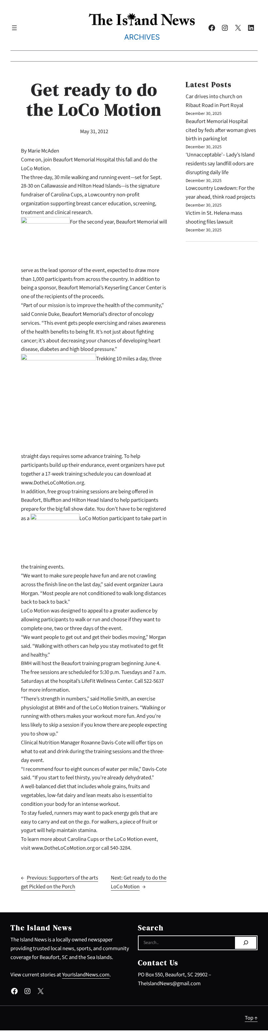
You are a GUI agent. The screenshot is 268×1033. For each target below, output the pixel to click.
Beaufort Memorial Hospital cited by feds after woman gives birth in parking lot (221, 130)
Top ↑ (251, 1018)
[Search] (245, 943)
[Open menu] (14, 28)
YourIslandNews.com (85, 975)
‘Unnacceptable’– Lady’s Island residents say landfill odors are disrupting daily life (220, 163)
